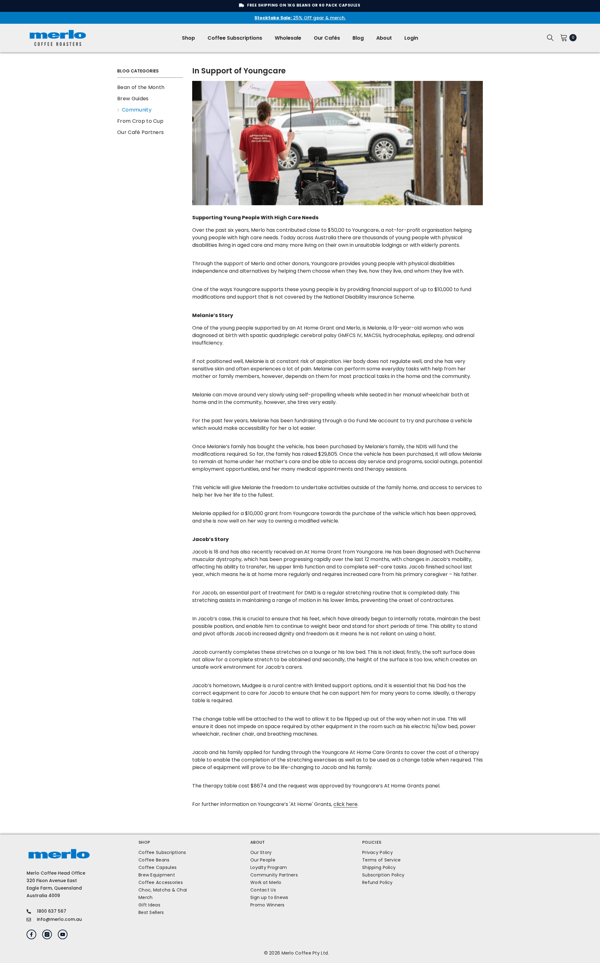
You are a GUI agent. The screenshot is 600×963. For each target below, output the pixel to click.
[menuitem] (150, 87)
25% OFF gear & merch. (300, 18)
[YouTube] (63, 934)
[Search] (550, 37)
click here (345, 804)
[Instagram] (47, 934)
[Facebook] (31, 934)
